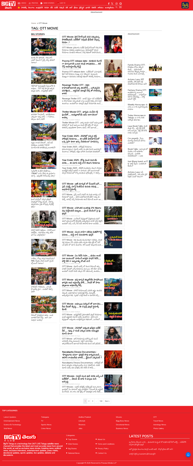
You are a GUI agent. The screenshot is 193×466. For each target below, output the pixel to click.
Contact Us (102, 453)
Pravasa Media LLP (108, 463)
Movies (119, 417)
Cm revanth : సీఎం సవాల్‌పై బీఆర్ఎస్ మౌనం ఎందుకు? (136, 140)
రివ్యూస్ (62, 7)
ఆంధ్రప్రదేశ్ (39, 7)
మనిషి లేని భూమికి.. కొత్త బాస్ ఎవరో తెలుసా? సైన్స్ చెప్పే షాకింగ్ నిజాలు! (43, 60)
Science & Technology (12, 424)
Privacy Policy (103, 448)
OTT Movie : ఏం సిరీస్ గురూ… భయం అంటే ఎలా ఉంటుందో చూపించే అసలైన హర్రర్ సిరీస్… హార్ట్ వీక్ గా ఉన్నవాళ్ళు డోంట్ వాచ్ (81, 258)
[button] (116, 7)
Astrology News (159, 424)
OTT (155, 417)
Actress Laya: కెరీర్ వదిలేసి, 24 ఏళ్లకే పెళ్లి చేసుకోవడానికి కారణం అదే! (137, 81)
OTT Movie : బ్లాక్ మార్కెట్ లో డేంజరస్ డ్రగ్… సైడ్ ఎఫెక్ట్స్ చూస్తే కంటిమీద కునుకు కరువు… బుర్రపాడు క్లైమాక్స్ (82, 186)
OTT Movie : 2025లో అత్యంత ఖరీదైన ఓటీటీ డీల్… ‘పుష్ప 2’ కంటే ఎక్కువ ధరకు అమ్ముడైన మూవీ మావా (81, 331)
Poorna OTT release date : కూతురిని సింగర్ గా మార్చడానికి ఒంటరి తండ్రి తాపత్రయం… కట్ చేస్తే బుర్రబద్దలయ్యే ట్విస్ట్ (82, 64)
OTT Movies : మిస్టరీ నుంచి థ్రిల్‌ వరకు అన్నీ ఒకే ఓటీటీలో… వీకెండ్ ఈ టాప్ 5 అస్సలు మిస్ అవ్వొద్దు (82, 379)
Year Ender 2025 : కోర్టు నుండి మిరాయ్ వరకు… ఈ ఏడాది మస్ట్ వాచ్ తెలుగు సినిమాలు (81, 161)
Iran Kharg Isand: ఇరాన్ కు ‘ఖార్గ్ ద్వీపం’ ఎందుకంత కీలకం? (138, 163)
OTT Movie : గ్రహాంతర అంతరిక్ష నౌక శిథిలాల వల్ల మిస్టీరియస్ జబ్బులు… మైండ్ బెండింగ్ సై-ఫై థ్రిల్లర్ (81, 210)
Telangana (45, 417)
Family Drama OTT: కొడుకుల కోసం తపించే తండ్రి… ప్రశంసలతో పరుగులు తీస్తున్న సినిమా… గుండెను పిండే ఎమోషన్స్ (137, 69)
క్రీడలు (76, 7)
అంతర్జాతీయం (109, 7)
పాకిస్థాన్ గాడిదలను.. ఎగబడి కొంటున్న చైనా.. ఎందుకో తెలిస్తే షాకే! (42, 289)
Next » (107, 401)
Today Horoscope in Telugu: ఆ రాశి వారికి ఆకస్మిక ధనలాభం (137, 117)
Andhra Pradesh (85, 417)
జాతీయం (101, 7)
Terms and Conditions (106, 444)
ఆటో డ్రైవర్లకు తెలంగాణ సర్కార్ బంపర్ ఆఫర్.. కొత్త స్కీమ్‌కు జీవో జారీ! (151, 449)
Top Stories (72, 439)
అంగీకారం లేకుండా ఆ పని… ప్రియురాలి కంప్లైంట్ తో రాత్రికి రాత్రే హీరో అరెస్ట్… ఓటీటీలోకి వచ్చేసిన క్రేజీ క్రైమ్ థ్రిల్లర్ (157, 443)
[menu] (120, 7)
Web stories (49, 2)
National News (74, 453)
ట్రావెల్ (88, 7)
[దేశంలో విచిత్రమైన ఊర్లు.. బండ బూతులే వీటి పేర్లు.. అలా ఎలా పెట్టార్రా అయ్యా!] (43, 304)
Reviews (82, 424)
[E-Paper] (185, 5)
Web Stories (73, 444)
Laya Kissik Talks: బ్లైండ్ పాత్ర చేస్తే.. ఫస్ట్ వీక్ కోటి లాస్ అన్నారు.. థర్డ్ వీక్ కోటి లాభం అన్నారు (137, 129)
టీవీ (51, 7)
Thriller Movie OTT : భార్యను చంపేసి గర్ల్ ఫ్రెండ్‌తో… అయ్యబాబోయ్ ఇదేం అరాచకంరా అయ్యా (80, 114)
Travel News (158, 421)
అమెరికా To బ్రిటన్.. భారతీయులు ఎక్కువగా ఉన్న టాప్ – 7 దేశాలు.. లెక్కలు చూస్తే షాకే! (43, 116)
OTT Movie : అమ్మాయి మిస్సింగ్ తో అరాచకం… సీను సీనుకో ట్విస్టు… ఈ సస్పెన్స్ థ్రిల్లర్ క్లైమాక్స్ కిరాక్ (82, 306)
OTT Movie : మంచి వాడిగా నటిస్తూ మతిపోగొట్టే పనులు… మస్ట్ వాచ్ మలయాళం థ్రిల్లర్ (82, 233)
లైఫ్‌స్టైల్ (81, 7)
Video (23, 2)
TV (42, 421)
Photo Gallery (158, 428)
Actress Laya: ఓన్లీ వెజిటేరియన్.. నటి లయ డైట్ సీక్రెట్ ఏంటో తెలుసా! (138, 174)
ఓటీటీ (56, 7)
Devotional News (122, 424)
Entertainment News (12, 421)
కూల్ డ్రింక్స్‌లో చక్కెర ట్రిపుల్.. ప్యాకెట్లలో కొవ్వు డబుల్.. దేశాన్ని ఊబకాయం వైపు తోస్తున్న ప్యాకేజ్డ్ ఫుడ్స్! (42, 202)
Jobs (80, 428)
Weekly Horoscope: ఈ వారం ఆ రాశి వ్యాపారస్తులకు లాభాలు (138, 107)
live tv (62, 2)
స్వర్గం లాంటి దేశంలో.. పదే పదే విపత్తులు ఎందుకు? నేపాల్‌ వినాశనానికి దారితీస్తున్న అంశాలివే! (43, 144)
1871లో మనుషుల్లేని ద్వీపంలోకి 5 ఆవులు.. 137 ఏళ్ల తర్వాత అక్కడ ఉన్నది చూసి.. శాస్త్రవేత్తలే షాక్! (43, 88)
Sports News (46, 424)
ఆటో (70, 7)
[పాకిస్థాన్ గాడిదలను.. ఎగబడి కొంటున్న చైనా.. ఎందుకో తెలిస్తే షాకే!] (43, 276)
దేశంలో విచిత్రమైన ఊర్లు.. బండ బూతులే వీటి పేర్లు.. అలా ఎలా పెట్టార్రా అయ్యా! (42, 317)
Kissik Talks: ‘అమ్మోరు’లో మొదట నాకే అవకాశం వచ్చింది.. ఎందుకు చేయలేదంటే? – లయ (138, 152)
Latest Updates (10, 417)
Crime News (46, 428)
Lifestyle (82, 421)
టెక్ (67, 7)
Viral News (8, 428)
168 (101, 401)
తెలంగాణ (31, 7)
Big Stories (72, 448)
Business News (122, 428)
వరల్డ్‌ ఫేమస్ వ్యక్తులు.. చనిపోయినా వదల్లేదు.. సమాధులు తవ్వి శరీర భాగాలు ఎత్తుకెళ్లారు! (43, 232)
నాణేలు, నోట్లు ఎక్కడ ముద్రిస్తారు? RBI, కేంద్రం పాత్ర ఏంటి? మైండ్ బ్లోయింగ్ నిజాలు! (43, 260)
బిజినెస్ (94, 7)
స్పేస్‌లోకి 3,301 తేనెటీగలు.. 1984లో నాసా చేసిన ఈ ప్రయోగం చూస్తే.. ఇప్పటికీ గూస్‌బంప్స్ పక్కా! (43, 173)
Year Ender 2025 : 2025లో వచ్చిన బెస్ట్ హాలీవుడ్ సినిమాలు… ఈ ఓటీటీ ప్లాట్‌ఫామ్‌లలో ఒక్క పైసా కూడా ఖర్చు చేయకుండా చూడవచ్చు (81, 139)
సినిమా (47, 7)
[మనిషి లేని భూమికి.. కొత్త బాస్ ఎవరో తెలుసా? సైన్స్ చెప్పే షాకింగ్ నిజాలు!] (43, 47)
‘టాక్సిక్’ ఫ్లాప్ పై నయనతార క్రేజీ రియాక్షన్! (142, 454)
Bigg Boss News (122, 421)
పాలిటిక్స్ (24, 7)
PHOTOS (35, 2)
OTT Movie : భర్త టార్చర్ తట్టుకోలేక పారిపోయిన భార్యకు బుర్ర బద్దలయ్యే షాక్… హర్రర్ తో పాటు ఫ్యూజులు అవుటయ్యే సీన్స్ (82, 282)
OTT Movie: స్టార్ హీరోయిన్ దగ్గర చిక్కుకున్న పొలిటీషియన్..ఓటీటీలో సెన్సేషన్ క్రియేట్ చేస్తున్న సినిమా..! (81, 39)
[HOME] (19, 7)
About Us (101, 439)
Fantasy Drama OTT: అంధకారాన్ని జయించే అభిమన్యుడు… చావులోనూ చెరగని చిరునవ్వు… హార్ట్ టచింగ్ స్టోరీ (137, 94)
